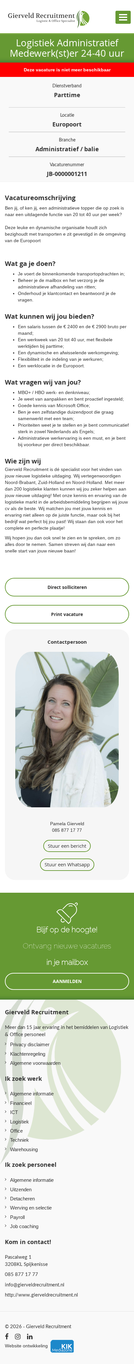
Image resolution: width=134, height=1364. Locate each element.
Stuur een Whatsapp (67, 864)
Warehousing (24, 1149)
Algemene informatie (32, 1093)
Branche (67, 145)
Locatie (67, 120)
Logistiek (19, 1121)
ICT (14, 1112)
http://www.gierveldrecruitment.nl (41, 1295)
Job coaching (24, 1226)
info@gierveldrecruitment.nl (34, 1284)
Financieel (21, 1103)
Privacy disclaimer (29, 1044)
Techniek (19, 1140)
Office (16, 1131)
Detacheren (22, 1198)
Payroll (17, 1217)
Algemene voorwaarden (35, 1063)
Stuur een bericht (67, 846)
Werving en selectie (31, 1207)
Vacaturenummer (67, 170)
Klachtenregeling (27, 1054)
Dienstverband (67, 91)
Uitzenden (21, 1189)
